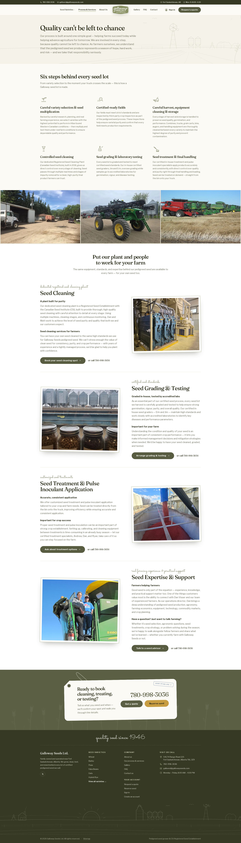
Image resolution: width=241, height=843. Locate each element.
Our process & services (134, 761)
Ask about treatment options (61, 549)
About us (128, 757)
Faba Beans (93, 769)
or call (99, 360)
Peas (90, 765)
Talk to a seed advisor (148, 648)
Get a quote (131, 703)
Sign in (127, 792)
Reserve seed (156, 703)
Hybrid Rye (93, 777)
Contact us (128, 773)
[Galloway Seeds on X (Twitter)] (42, 774)
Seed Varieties (66, 10)
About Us (103, 10)
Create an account (132, 797)
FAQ (145, 10)
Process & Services (87, 10)
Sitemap (86, 839)
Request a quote (189, 10)
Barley (91, 761)
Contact (154, 10)
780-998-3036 (49, 2)
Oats (90, 773)
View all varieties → (97, 781)
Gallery (137, 10)
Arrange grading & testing (151, 455)
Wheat (91, 757)
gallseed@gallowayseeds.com (71, 2)
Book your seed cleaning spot (61, 360)
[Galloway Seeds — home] (120, 9)
